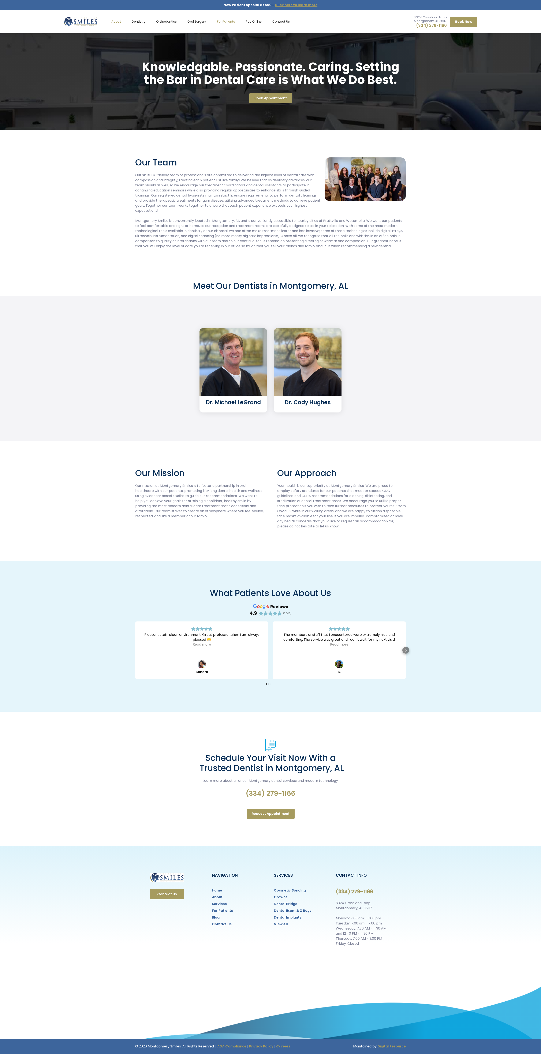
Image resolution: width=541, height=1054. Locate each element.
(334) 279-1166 (431, 25)
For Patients (226, 21)
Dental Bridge (285, 903)
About (116, 21)
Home (217, 890)
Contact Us (281, 21)
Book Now (463, 21)
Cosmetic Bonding (290, 890)
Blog (216, 917)
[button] (138, 21)
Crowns (280, 897)
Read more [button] (202, 644)
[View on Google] (202, 664)
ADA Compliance (231, 1046)
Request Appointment (271, 813)
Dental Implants (287, 917)
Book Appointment (270, 98)
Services (219, 903)
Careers (283, 1046)
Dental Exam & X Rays (292, 910)
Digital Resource (391, 1046)
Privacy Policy (261, 1046)
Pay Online (254, 21)
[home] (80, 22)
